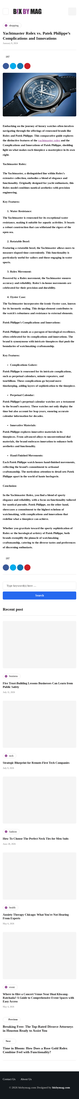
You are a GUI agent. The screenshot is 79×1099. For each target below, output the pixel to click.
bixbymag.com (61, 1087)
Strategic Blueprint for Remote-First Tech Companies (36, 762)
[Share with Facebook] (6, 66)
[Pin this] (27, 66)
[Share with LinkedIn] (20, 66)
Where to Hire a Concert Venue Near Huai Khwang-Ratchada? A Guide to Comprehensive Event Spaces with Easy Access (38, 998)
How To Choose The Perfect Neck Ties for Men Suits (36, 838)
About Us (26, 1079)
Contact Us (9, 1079)
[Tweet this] (13, 66)
